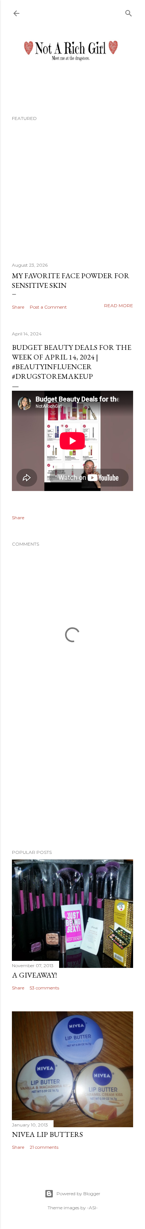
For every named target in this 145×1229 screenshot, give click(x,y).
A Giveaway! (34, 975)
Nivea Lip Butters (47, 1134)
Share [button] (18, 307)
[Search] (128, 11)
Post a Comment (48, 307)
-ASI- (92, 1207)
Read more (118, 305)
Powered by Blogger (78, 1193)
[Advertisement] (72, 784)
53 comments (44, 988)
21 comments (44, 1147)
